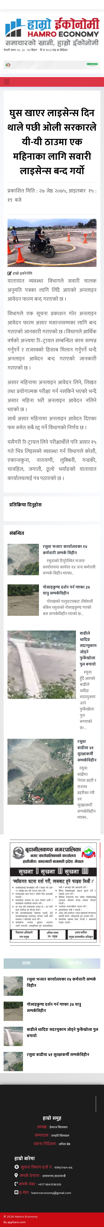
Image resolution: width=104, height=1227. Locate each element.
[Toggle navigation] (7, 82)
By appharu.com (15, 1222)
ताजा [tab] (26, 963)
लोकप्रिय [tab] (75, 963)
